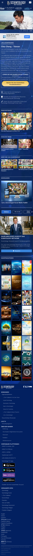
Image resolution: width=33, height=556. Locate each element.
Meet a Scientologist (8, 406)
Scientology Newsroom (8, 505)
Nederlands (4, 532)
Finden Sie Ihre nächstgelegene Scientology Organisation (11, 92)
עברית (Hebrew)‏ (5, 525)
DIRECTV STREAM (7, 449)
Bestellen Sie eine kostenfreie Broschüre (13, 97)
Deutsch (3, 517)
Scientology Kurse (7, 493)
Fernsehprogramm (7, 423)
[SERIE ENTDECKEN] (6, 267)
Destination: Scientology (9, 403)
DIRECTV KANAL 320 (8, 446)
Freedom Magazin (7, 510)
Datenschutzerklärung (5, 552)
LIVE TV (3, 421)
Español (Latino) (5, 521)
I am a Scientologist (8, 415)
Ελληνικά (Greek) (6, 519)
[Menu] (2, 2)
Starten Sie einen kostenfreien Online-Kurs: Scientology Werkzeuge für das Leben (14, 102)
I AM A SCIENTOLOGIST (7, 42)
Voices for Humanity (8, 409)
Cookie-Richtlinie (4, 550)
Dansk (3, 515)
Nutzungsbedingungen (6, 548)
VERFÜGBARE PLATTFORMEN (10, 444)
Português (4, 536)
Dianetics (4, 500)
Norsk (2, 534)
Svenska (3, 540)
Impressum (3, 554)
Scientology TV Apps (7, 461)
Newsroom (5, 434)
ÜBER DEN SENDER (7, 426)
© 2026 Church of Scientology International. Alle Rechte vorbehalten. (15, 547)
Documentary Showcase (9, 418)
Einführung (5, 429)
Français (3, 543)
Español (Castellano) (6, 523)
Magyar (3, 527)
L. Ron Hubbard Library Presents (11, 412)
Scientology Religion (7, 507)
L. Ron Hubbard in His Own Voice (11, 397)
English (3, 514)
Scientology (5, 490)
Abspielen (17, 251)
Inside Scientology (7, 400)
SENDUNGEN (5, 392)
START (27, 37)
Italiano (3, 528)
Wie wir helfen (6, 502)
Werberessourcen (7, 440)
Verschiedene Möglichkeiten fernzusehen (13, 431)
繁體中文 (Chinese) (6, 541)
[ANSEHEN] (27, 282)
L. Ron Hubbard (6, 495)
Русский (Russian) (6, 538)
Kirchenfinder (5, 498)
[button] (1, 211)
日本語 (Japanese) (6, 530)
